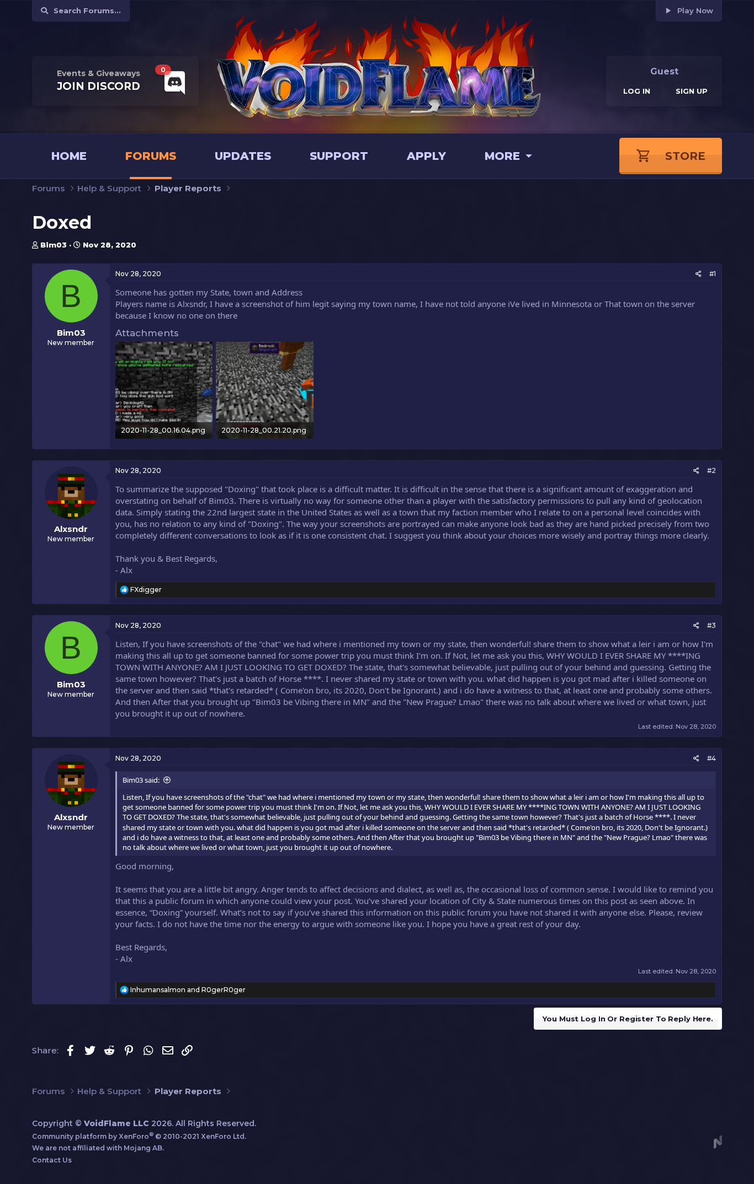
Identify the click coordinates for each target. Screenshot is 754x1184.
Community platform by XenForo (139, 1136)
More (502, 156)
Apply (426, 156)
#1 (712, 274)
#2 (711, 470)
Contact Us (52, 1160)
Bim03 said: (141, 780)
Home (69, 156)
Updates (243, 156)
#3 (711, 625)
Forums (150, 156)
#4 (711, 758)
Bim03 (53, 244)
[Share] (698, 274)
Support (339, 156)
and (188, 990)
